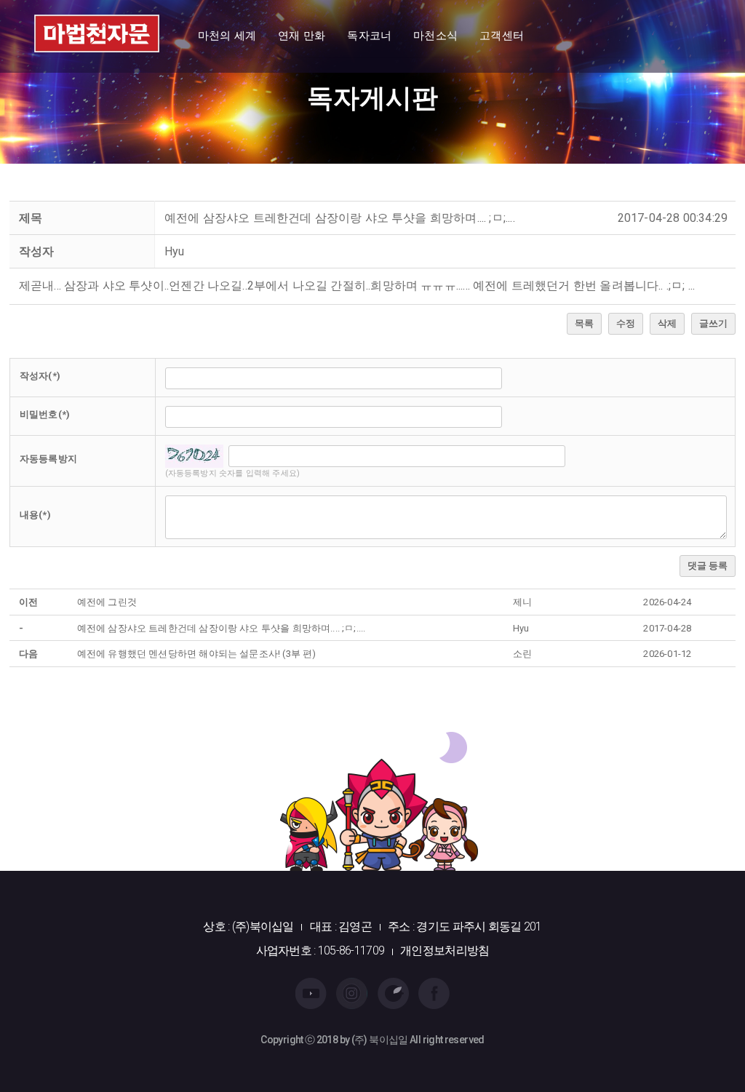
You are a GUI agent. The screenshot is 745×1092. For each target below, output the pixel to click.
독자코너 (369, 35)
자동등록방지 (48, 458)
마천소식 (435, 35)
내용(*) (35, 514)
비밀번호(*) (45, 414)
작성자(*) (40, 375)
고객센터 (501, 35)
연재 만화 (301, 35)
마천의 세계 (227, 35)
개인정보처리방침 (444, 950)
